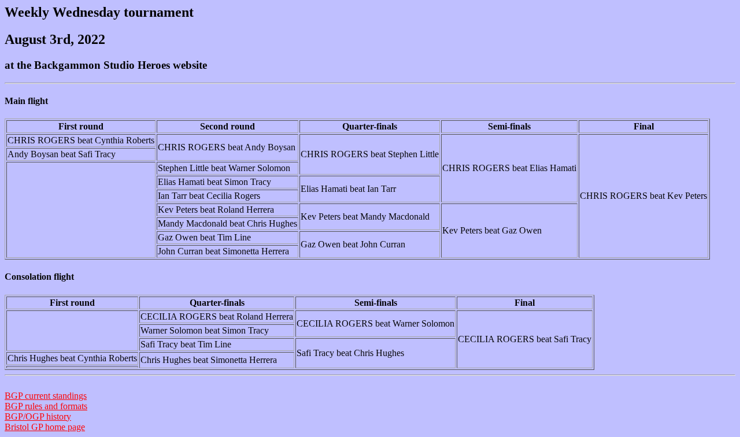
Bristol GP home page (45, 427)
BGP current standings (46, 396)
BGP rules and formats (46, 406)
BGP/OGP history (38, 416)
